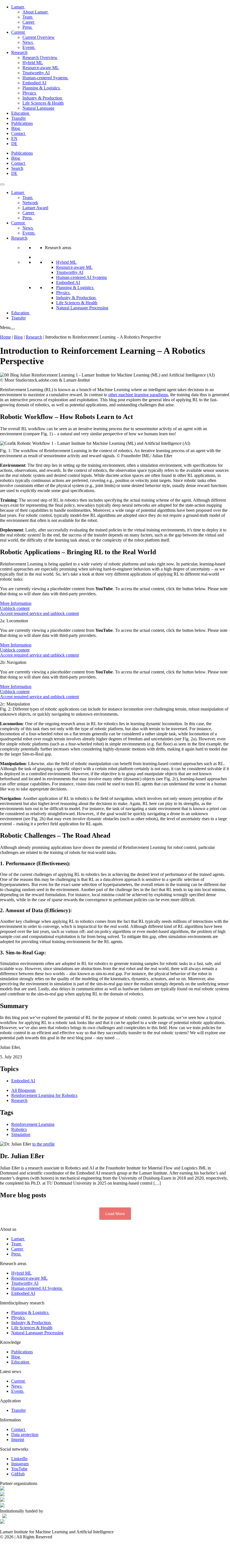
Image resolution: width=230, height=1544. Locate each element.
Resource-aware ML (40, 67)
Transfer (18, 118)
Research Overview (40, 57)
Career (28, 22)
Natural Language (38, 108)
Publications (22, 123)
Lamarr (18, 6)
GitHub (18, 1473)
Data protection (24, 1434)
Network (30, 202)
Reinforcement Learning (32, 1124)
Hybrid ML (32, 62)
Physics (29, 93)
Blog (16, 128)
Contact (18, 133)
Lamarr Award (35, 207)
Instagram (20, 1463)
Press (27, 27)
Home (5, 337)
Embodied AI (34, 82)
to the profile (43, 1144)
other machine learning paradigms (138, 394)
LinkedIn (19, 1458)
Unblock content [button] (14, 608)
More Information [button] (15, 603)
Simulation (20, 1134)
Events (29, 47)
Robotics (19, 1129)
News (28, 42)
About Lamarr (35, 12)
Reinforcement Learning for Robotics (44, 1095)
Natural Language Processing (82, 307)
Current (18, 32)
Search (17, 168)
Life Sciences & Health (43, 103)
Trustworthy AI (36, 72)
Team (27, 17)
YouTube (19, 1468)
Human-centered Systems (45, 77)
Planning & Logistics (41, 87)
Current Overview (38, 37)
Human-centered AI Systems (81, 277)
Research (19, 52)
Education (20, 113)
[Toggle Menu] (2, 184)
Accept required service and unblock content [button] (39, 613)
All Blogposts (23, 1090)
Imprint (17, 1439)
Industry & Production (42, 98)
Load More (115, 1213)
